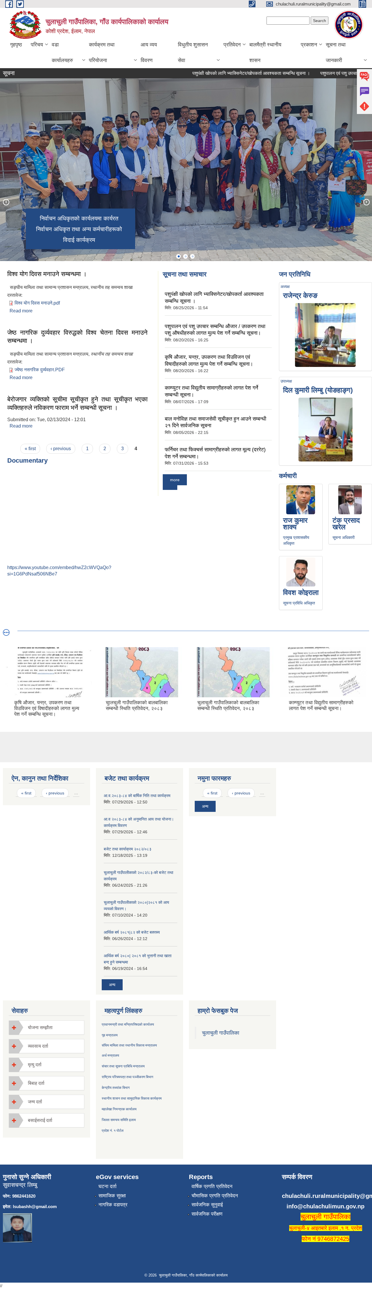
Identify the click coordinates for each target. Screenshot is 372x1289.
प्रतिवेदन (232, 45)
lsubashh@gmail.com (35, 1206)
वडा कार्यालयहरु (62, 52)
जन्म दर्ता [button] (35, 1101)
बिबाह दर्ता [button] (36, 1083)
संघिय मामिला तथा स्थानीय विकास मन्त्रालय (129, 1045)
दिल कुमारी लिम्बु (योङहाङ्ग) (318, 390)
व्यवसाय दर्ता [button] (38, 1046)
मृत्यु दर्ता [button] (35, 1064)
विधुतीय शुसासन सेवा (193, 52)
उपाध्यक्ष (286, 381)
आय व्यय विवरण (149, 52)
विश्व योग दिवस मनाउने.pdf (37, 302)
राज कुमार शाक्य (295, 523)
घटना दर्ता (108, 1186)
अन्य (112, 984)
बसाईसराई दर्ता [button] (40, 1120)
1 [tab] (178, 256)
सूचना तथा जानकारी (336, 52)
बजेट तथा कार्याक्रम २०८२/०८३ (127, 849)
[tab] (46, 1027)
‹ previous (61, 448)
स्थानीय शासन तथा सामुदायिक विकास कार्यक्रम (132, 1098)
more (175, 479)
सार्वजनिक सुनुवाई (207, 1204)
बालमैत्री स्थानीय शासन (265, 52)
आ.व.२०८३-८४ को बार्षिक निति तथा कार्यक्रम (137, 795)
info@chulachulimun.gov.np (325, 1206)
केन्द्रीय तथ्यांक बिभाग (116, 1088)
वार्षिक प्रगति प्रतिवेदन (212, 1186)
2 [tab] (185, 256)
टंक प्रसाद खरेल (346, 523)
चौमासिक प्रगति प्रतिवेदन (215, 1196)
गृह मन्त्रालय (110, 1035)
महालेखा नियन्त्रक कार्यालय (119, 1109)
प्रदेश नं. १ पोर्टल (113, 1131)
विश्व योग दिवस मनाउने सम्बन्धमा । (47, 274)
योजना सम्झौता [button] (40, 1027)
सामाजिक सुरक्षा (112, 1196)
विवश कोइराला (301, 592)
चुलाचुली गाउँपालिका (220, 1033)
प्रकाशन (309, 45)
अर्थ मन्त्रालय (110, 1055)
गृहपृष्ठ (16, 45)
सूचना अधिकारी (343, 537)
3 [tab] (192, 256)
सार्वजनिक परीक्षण (207, 1214)
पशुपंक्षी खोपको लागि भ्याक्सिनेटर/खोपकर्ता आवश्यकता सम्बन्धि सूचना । (233, 73)
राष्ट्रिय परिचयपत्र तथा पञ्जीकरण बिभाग (127, 1077)
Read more (21, 310)
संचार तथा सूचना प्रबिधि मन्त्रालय (123, 1066)
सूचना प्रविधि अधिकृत (299, 603)
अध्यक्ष (285, 286)
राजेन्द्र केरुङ (300, 295)
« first (30, 448)
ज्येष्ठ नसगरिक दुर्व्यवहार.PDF (40, 369)
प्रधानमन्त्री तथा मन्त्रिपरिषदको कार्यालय (128, 1024)
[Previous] (6, 202)
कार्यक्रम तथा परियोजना (102, 52)
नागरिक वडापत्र (113, 1204)
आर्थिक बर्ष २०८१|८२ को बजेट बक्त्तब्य (132, 932)
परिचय (37, 45)
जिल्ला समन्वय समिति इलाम (119, 1120)
